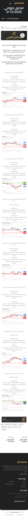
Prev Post (24, 437)
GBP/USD (4, 427)
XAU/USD (4, 430)
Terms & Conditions (9, 515)
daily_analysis (24, 26)
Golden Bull (7, 512)
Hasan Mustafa (23, 28)
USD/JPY (15, 427)
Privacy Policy (20, 515)
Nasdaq (9, 427)
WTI (19, 427)
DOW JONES (14, 424)
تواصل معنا (23, 486)
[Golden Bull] (19, 3)
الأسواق (11, 481)
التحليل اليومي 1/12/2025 (23, 441)
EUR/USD (20, 424)
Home (2, 18)
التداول (24, 484)
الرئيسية (24, 481)
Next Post (11, 437)
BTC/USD (7, 424)
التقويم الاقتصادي (9, 484)
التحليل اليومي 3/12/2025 (10, 441)
